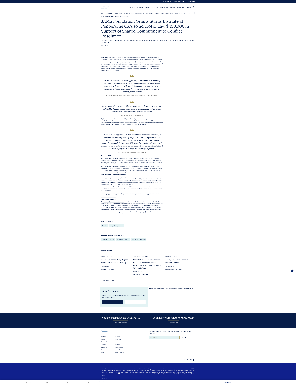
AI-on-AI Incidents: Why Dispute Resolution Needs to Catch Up (114, 261)
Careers (103, 350)
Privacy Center (119, 350)
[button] (194, 13)
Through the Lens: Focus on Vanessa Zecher (176, 261)
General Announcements (121, 16)
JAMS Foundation (116, 57)
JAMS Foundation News (107, 16)
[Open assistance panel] (292, 271)
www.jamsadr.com (123, 193)
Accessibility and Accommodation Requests (126, 355)
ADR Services (155, 7)
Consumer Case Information (122, 342)
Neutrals (131, 7)
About (189, 7)
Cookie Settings (119, 347)
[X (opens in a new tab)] (187, 359)
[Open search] (193, 7)
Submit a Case (168, 1)
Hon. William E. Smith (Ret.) (140, 275)
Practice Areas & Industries (167, 7)
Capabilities (104, 347)
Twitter (148, 193)
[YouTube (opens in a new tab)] (190, 359)
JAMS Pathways (191, 1)
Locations (147, 7)
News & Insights (181, 7)
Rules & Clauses (138, 7)
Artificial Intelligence (106, 256)
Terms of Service (119, 352)
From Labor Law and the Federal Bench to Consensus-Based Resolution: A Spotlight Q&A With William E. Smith (147, 263)
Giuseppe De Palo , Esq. (107, 269)
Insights (103, 339)
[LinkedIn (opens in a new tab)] (184, 359)
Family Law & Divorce (171, 256)
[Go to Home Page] (107, 331)
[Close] (293, 382)
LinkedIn (152, 193)
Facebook (158, 193)
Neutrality (117, 344)
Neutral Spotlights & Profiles (140, 256)
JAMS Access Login (179, 1)
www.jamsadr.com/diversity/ (108, 197)
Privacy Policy (101, 382)
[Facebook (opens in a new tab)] (193, 360)
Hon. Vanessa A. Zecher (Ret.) (173, 269)
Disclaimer (117, 337)
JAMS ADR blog (110, 195)
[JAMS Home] (107, 7)
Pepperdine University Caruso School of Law (113, 59)
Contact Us (118, 339)
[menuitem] (131, 7)
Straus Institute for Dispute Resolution (114, 202)
